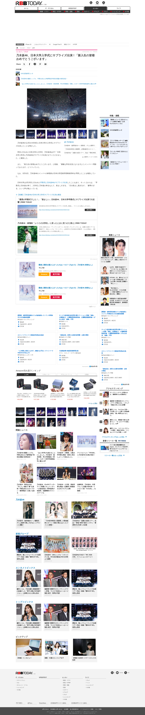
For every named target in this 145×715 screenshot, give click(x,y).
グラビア (96, 11)
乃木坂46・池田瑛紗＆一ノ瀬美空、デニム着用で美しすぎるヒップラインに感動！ (90, 145)
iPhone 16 (28, 44)
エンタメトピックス (25, 568)
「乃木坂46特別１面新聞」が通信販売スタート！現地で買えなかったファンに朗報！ (90, 149)
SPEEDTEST (72, 8)
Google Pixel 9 (57, 44)
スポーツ (86, 11)
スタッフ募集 (98, 709)
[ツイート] (24, 64)
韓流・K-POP (57, 11)
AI (50, 44)
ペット (88, 682)
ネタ (18, 682)
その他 (127, 11)
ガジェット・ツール (22, 685)
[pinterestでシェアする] (40, 64)
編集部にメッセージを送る (90, 156)
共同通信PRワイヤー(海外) (79, 703)
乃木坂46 (70, 142)
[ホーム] (17, 48)
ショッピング (116, 11)
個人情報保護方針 (74, 709)
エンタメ (95, 8)
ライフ (119, 8)
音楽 (78, 11)
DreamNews (42, 703)
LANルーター (46, 374)
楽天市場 (56, 274)
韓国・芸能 (68, 11)
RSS (128, 672)
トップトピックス (24, 602)
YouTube (121, 672)
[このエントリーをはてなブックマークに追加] (45, 64)
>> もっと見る (92, 403)
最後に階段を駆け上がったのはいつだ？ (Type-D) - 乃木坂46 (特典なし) (66, 288)
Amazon (44, 274)
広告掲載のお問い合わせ (56, 709)
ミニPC (26, 374)
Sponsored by (85, 366)
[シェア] (29, 64)
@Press (30, 703)
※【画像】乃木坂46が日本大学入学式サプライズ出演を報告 (38, 195)
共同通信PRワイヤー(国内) (58, 703)
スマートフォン (21, 680)
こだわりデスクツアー (40, 44)
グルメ (88, 680)
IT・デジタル (49, 8)
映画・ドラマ (44, 11)
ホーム (26, 8)
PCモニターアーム (66, 374)
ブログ (106, 11)
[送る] (35, 64)
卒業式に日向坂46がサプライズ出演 (53, 182)
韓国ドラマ (67, 44)
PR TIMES (19, 703)
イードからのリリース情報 (86, 709)
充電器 (87, 374)
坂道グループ (22, 534)
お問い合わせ (45, 709)
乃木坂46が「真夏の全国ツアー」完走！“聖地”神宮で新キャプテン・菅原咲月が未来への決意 (93, 153)
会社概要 (66, 709)
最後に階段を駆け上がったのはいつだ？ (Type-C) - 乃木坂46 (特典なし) (66, 265)
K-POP (75, 44)
